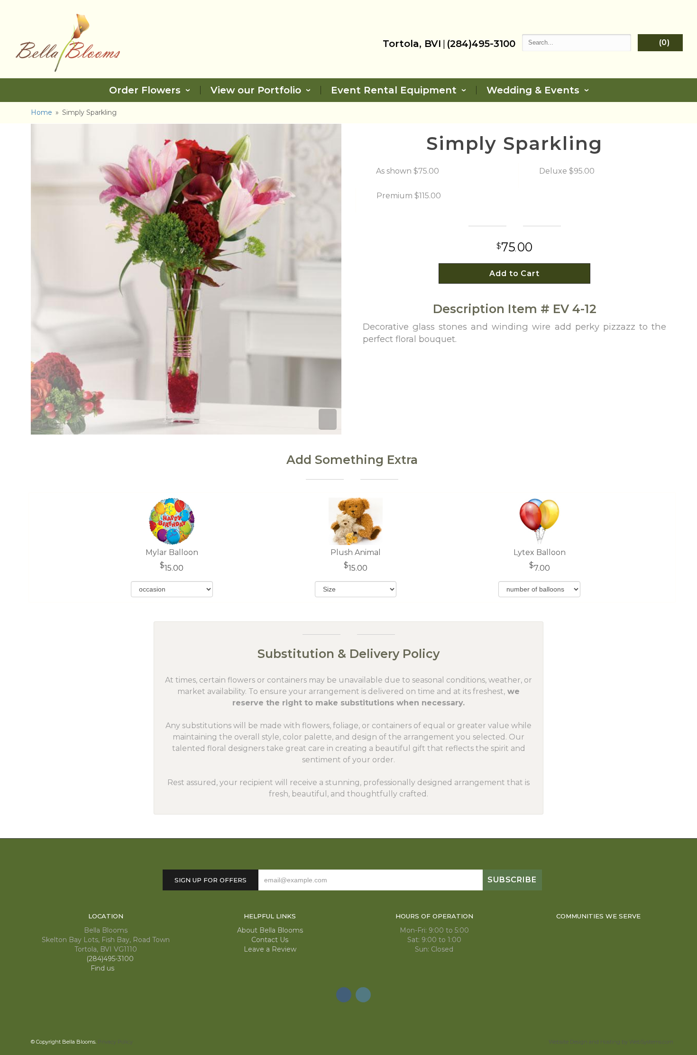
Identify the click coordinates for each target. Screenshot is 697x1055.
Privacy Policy (115, 1041)
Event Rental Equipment (394, 90)
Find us (103, 968)
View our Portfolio (256, 90)
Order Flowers (145, 90)
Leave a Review (270, 949)
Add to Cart (514, 273)
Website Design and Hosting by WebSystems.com (611, 1041)
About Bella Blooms (270, 930)
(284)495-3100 (481, 43)
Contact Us (269, 939)
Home (41, 112)
